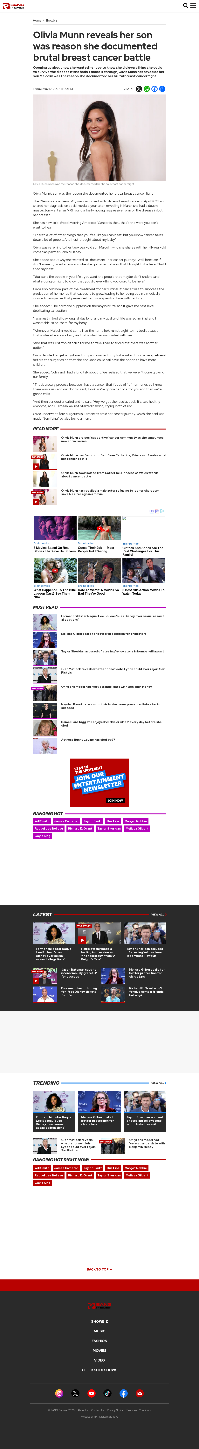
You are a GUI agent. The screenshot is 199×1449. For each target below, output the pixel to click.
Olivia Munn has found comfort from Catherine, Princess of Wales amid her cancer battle (113, 457)
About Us (83, 1410)
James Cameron (66, 821)
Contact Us (97, 1410)
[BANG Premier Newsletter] (140, 1393)
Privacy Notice (115, 1410)
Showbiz (51, 20)
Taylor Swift (93, 821)
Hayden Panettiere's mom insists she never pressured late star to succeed (110, 706)
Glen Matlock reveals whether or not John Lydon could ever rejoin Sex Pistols (113, 671)
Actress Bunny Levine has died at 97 (88, 740)
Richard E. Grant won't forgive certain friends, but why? (146, 991)
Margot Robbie (136, 821)
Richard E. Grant (80, 829)
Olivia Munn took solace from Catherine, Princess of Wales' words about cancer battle (110, 474)
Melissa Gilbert (137, 829)
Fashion (99, 1341)
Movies (99, 1350)
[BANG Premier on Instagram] (59, 1393)
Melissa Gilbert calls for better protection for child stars (104, 634)
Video (99, 1360)
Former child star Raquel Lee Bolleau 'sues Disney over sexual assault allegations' (112, 618)
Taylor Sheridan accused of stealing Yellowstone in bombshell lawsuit (112, 651)
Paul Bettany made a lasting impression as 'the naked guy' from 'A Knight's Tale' (98, 954)
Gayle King (42, 836)
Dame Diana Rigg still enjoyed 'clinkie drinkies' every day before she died (111, 724)
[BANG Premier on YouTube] (91, 1393)
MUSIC (99, 1331)
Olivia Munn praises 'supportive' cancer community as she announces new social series (112, 439)
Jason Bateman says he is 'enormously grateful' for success (79, 973)
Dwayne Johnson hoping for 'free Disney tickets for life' (79, 991)
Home (37, 20)
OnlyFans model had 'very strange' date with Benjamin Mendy (106, 687)
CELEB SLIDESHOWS (99, 1370)
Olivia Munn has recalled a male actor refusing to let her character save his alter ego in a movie (110, 492)
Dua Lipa (113, 821)
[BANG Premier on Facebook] (124, 1393)
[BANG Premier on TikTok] (107, 1393)
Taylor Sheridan (109, 829)
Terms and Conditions (139, 1410)
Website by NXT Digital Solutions (99, 1416)
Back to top (98, 1269)
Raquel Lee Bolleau (49, 829)
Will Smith (42, 821)
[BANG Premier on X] (75, 1393)
